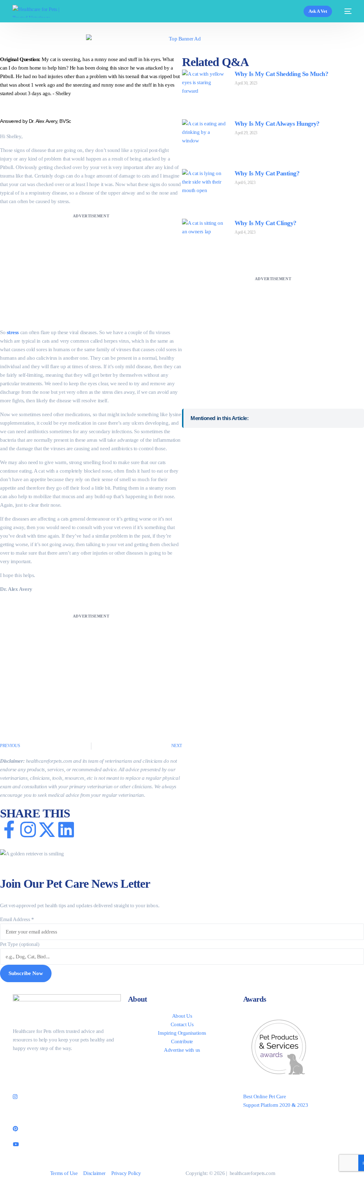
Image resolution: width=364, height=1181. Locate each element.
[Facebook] (67, 1064)
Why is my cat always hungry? (277, 123)
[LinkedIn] (67, 1112)
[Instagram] (67, 1096)
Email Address (17, 919)
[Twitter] (67, 1080)
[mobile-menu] (345, 11)
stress (13, 332)
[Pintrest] (67, 1127)
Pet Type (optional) (19, 944)
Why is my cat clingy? (265, 223)
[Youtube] (67, 1143)
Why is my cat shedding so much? (281, 73)
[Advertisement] (91, 270)
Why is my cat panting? (267, 173)
